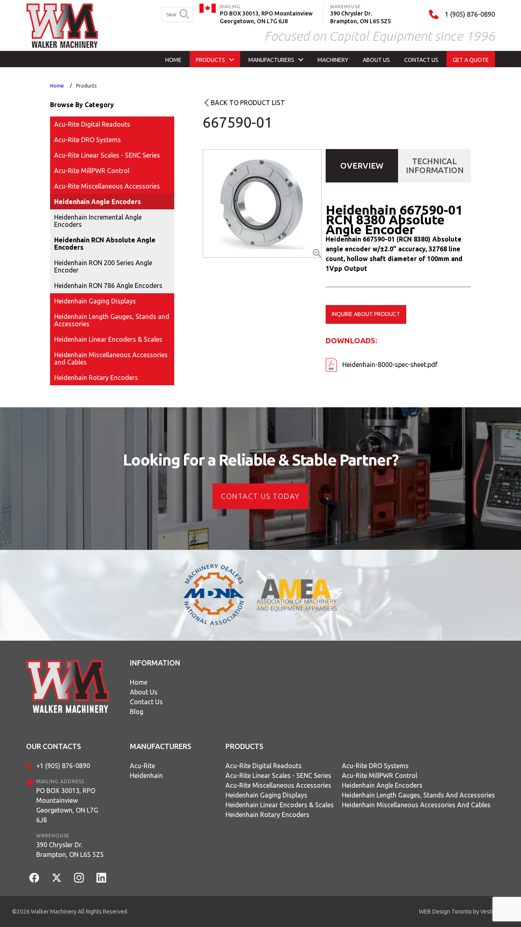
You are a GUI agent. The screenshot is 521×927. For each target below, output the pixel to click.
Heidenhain (146, 775)
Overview (361, 165)
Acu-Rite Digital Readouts (92, 124)
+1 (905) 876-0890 (63, 765)
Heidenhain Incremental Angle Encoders (98, 220)
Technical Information (435, 165)
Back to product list (248, 102)
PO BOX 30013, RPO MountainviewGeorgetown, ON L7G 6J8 (67, 805)
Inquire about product (366, 314)
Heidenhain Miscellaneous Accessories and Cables (111, 358)
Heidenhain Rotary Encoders (96, 377)
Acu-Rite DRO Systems (87, 139)
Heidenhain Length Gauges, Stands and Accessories (111, 320)
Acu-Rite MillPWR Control (91, 170)
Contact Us (146, 701)
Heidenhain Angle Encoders (97, 201)
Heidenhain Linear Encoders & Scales (108, 339)
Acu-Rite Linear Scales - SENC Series (107, 155)
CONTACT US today (260, 496)
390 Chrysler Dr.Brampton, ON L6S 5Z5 (70, 849)
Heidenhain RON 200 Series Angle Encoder (103, 266)
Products (86, 85)
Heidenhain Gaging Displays (95, 301)
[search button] (184, 14)
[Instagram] (79, 878)
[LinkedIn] (101, 878)
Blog (136, 711)
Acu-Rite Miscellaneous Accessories (107, 186)
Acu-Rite (142, 765)
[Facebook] (34, 878)
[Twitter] (56, 878)
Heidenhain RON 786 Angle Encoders (108, 285)
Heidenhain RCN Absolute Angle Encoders (104, 243)
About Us (144, 692)
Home (57, 85)
